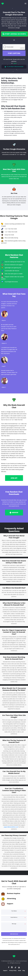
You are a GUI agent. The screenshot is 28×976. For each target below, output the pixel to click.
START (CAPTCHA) (14, 53)
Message (14, 923)
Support (5, 970)
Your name (14, 911)
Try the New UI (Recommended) (15, 66)
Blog (24, 970)
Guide (19, 970)
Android (15, 512)
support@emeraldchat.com (11, 827)
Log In (15, 63)
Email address (14, 917)
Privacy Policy (13, 970)
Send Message (14, 934)
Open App (14, 478)
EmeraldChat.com (10, 961)
